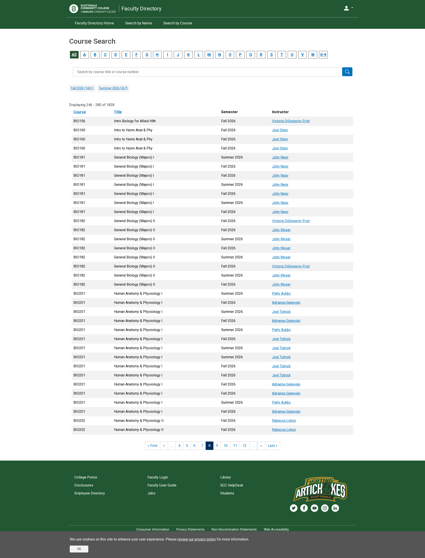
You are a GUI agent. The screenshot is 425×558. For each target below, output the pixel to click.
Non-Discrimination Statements (234, 529)
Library (225, 477)
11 (235, 446)
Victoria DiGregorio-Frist (291, 121)
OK (79, 549)
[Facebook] (304, 508)
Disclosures (83, 485)
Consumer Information (152, 529)
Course (81, 112)
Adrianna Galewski (286, 302)
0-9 (323, 54)
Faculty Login (157, 477)
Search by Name (138, 23)
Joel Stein (280, 130)
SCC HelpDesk (231, 485)
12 (245, 446)
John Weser (281, 230)
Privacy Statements (190, 529)
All (74, 54)
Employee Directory (89, 493)
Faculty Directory (141, 9)
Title (118, 112)
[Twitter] (294, 508)
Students (227, 493)
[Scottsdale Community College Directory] (94, 8)
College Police (85, 477)
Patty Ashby (281, 293)
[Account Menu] (348, 8)
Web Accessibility (276, 529)
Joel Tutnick (281, 312)
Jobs (151, 493)
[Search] (347, 71)
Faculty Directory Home (94, 23)
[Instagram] (325, 508)
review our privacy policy (197, 539)
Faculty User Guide (161, 485)
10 (226, 446)
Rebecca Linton (284, 420)
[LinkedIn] (335, 508)
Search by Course (177, 23)
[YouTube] (314, 508)
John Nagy (280, 157)
